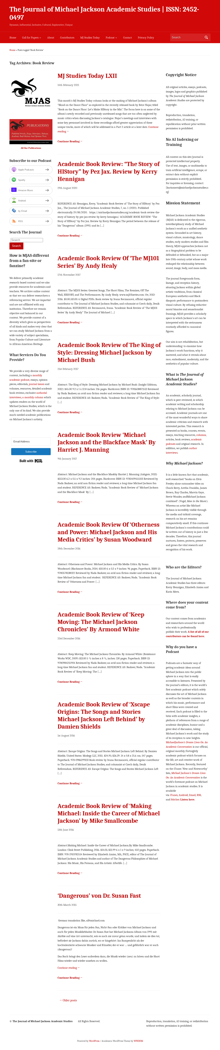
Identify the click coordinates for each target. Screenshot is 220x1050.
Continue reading (69, 967)
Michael (170, 742)
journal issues (36, 384)
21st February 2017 (68, 369)
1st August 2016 (66, 735)
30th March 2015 (67, 904)
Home (12, 37)
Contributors (67, 37)
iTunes (174, 795)
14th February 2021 (68, 85)
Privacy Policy (146, 37)
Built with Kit (31, 461)
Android (183, 795)
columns (201, 435)
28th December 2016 (69, 548)
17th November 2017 (69, 274)
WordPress (94, 1041)
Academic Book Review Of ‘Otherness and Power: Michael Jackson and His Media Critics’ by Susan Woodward (109, 532)
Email (192, 795)
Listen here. (187, 799)
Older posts (68, 1000)
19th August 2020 (67, 188)
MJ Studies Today (90, 37)
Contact (127, 37)
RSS (199, 795)
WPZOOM (138, 1041)
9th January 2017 (67, 458)
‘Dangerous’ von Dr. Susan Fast (99, 895)
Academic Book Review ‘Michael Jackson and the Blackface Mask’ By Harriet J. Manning (107, 442)
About (50, 37)
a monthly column (32, 397)
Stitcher (175, 799)
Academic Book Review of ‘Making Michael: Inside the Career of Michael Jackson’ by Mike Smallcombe (109, 813)
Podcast (110, 37)
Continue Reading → (70, 141)
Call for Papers (30, 37)
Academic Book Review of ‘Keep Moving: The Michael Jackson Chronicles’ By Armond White (101, 622)
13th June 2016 (66, 829)
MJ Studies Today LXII (87, 75)
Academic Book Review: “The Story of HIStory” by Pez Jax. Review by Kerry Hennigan (109, 171)
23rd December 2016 (69, 638)
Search (206, 37)
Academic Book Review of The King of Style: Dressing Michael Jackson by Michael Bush (109, 352)
